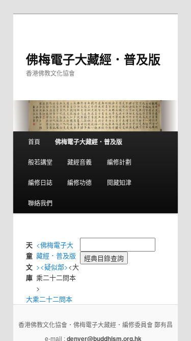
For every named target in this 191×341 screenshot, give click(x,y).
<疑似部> (54, 266)
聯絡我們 (40, 202)
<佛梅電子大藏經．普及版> (56, 255)
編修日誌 (40, 182)
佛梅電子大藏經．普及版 (93, 58)
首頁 (34, 141)
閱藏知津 (119, 182)
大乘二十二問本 (49, 299)
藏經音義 (79, 161)
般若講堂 (40, 161)
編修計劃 (119, 161)
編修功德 (79, 182)
